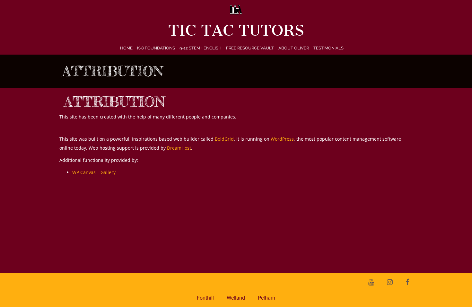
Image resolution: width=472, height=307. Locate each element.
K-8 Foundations (156, 48)
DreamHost (179, 148)
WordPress (282, 139)
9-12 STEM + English (200, 48)
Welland (236, 298)
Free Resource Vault (250, 48)
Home (126, 48)
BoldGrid (224, 139)
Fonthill (205, 298)
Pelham (266, 298)
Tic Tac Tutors (236, 30)
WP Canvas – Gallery (94, 172)
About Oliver (293, 48)
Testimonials (328, 48)
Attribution (114, 101)
